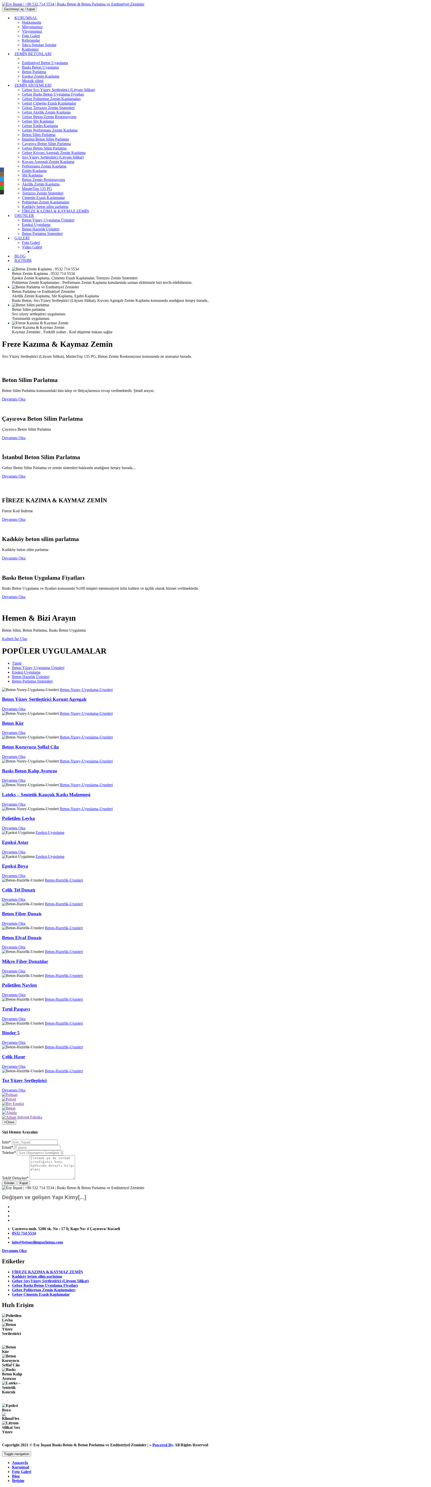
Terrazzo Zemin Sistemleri (42, 193)
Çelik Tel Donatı (18, 890)
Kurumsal (20, 1467)
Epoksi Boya (15, 866)
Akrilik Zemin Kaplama (41, 184)
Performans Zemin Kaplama (44, 166)
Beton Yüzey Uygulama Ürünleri (48, 220)
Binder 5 (11, 1032)
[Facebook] (2, 170)
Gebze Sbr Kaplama (38, 121)
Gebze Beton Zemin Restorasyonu (49, 117)
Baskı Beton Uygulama (40, 67)
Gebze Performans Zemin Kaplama (50, 130)
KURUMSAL (25, 18)
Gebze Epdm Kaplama (40, 126)
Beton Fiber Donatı (21, 913)
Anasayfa (20, 1463)
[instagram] (2, 174)
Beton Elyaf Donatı (21, 937)
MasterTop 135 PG (37, 188)
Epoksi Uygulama (36, 224)
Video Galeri (32, 247)
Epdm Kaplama (34, 171)
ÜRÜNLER (24, 215)
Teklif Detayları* (15, 1178)
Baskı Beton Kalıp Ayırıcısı (29, 770)
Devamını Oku (13, 709)
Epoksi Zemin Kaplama (40, 76)
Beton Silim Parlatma (38, 135)
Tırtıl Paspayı (16, 1009)
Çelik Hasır (13, 1056)
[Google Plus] (2, 183)
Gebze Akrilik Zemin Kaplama (46, 112)
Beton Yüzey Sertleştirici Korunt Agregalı (44, 699)
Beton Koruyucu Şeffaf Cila (30, 746)
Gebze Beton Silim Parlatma (44, 148)
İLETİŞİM (22, 260)
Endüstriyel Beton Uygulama (45, 63)
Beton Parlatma (34, 72)
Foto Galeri (21, 1472)
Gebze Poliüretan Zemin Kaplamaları (51, 99)
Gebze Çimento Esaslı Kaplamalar (49, 103)
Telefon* (9, 1152)
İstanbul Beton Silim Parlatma (45, 139)
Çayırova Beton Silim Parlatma (46, 144)
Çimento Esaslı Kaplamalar (43, 197)
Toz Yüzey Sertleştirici (24, 1080)
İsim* (6, 1142)
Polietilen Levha (18, 818)
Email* (7, 1147)
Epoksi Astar (15, 842)
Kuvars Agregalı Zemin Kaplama (48, 162)
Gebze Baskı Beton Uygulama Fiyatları (53, 94)
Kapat (23, 1183)
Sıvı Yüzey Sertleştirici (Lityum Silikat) (53, 157)
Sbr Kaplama (32, 175)
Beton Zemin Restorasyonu (43, 180)
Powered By (162, 1445)
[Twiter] (2, 179)
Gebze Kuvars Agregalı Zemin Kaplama (54, 153)
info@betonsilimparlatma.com (37, 1242)
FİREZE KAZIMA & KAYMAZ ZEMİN (55, 211)
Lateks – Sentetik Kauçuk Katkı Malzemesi (46, 794)
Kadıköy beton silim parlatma (45, 206)
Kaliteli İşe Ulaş (14, 639)
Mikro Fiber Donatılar (25, 961)
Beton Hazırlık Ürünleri (40, 229)
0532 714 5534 (24, 1233)
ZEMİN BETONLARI (32, 54)
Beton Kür (13, 723)
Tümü (16, 663)
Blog (16, 1476)
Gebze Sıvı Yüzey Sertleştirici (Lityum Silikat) (58, 90)
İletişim (18, 1481)
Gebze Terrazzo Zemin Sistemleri (48, 108)
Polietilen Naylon (19, 985)
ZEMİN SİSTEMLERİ (32, 85)
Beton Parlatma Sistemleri (42, 233)
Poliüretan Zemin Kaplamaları (45, 202)
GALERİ (21, 238)
